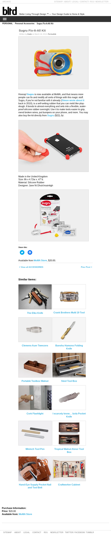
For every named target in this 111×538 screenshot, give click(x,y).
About (67, 2)
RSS (92, 2)
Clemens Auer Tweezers (35, 345)
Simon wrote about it (73, 100)
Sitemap (58, 2)
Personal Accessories (24, 23)
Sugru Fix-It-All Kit (45, 23)
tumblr (90, 532)
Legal (75, 2)
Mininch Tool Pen (35, 449)
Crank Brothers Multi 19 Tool (69, 312)
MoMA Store (40, 260)
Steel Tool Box (69, 381)
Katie (29, 34)
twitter (69, 532)
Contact (84, 2)
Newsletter (101, 2)
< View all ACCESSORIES (31, 267)
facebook (79, 532)
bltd (9, 10)
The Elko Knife (35, 313)
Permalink (52, 34)
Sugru (30, 94)
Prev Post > (86, 267)
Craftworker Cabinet (69, 484)
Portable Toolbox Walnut (35, 381)
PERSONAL (7, 23)
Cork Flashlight (35, 413)
